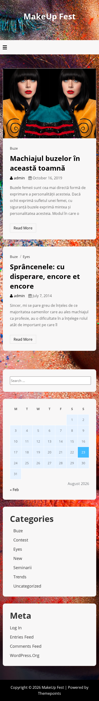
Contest (20, 540)
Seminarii (22, 567)
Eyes (26, 256)
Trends (19, 577)
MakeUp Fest (49, 16)
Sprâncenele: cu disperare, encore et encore (45, 276)
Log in (16, 627)
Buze (14, 148)
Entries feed (22, 637)
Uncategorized (27, 586)
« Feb (14, 489)
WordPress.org (24, 655)
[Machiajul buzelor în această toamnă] (49, 103)
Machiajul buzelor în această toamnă (45, 163)
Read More (23, 228)
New (17, 558)
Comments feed (25, 646)
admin (19, 177)
